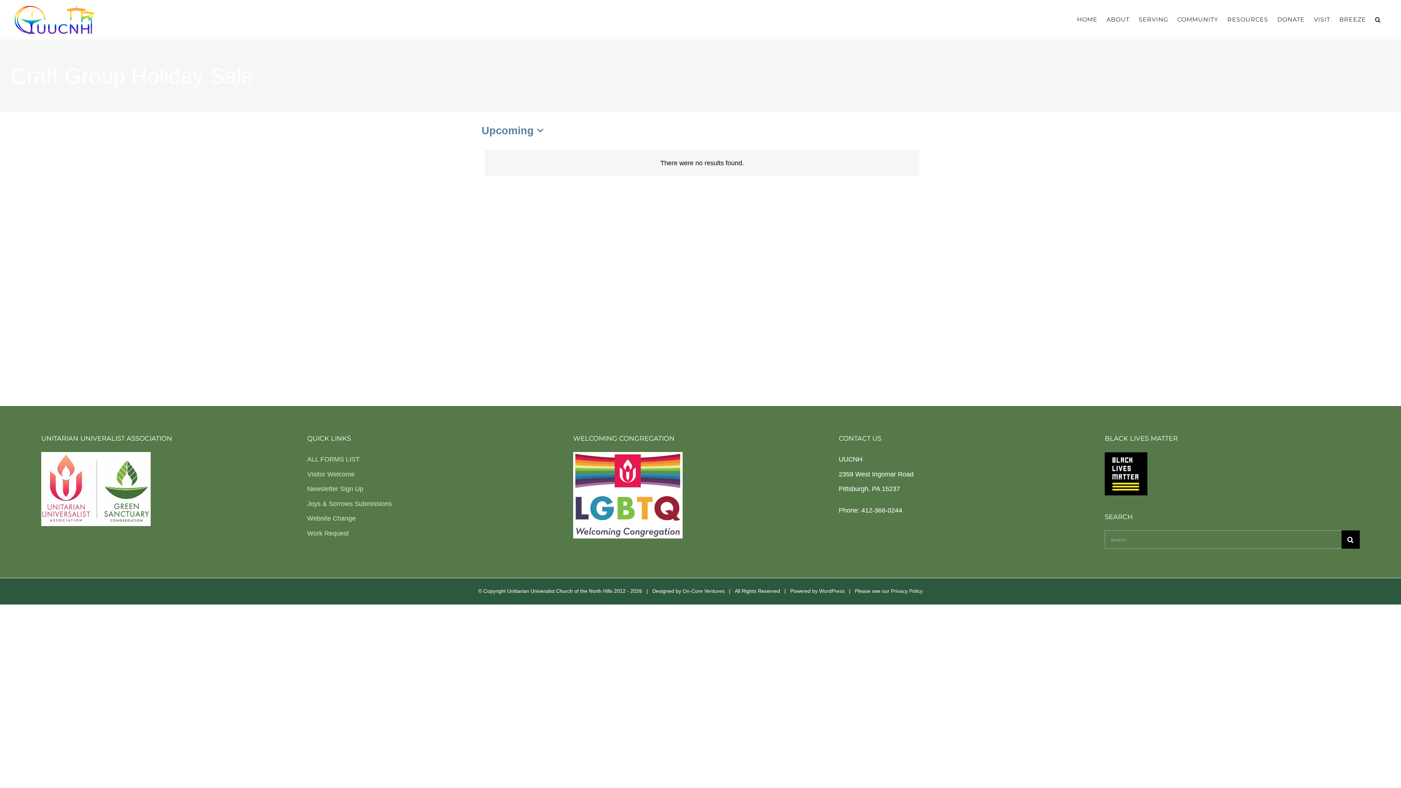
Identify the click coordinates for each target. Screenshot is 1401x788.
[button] (1378, 19)
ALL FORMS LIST (333, 459)
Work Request (328, 533)
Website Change (331, 518)
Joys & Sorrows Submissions (349, 503)
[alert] (702, 163)
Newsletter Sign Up (335, 488)
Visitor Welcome (331, 474)
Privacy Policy (907, 591)
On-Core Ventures (704, 591)
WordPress (832, 591)
